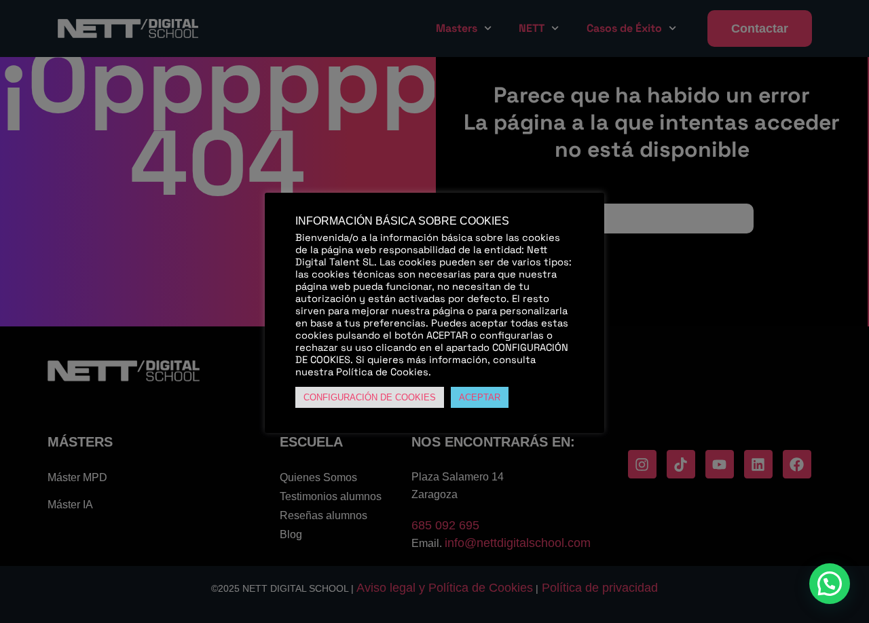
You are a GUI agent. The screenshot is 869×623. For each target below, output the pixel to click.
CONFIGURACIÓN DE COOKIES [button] (369, 397)
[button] (829, 583)
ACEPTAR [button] (479, 397)
